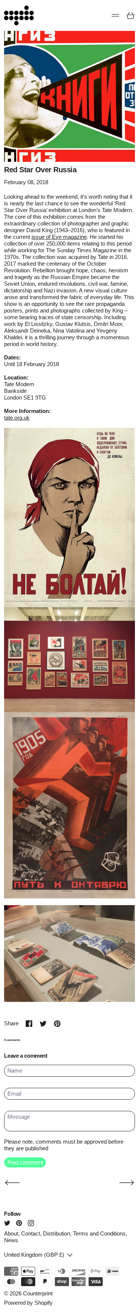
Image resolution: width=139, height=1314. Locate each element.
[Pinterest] (19, 1223)
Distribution (56, 1233)
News (11, 1240)
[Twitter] (7, 1223)
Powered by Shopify (28, 1302)
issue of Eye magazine (59, 237)
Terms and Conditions (99, 1233)
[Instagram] (31, 1223)
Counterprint (38, 1293)
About (11, 1233)
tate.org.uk (17, 417)
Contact (30, 1233)
